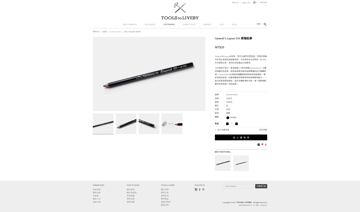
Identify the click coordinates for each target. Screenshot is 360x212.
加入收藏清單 (223, 130)
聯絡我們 (165, 205)
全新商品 (97, 190)
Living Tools (189, 25)
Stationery (169, 25)
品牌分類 (97, 202)
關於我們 (165, 190)
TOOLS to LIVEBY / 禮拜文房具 (180, 17)
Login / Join (246, 3)
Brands (207, 25)
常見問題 (263, 130)
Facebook (199, 189)
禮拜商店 (96, 32)
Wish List (235, 3)
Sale (221, 25)
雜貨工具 (97, 199)
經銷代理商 (166, 202)
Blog (234, 25)
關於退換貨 (132, 193)
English (263, 3)
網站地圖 (131, 202)
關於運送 (131, 190)
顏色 (217, 117)
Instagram (196, 189)
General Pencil (115, 32)
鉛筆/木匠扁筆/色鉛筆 (132, 32)
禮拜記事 (165, 193)
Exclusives (150, 25)
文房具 (104, 32)
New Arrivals (130, 25)
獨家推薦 (97, 193)
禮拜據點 (165, 199)
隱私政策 (131, 199)
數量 (217, 124)
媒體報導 (165, 196)
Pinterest (203, 189)
